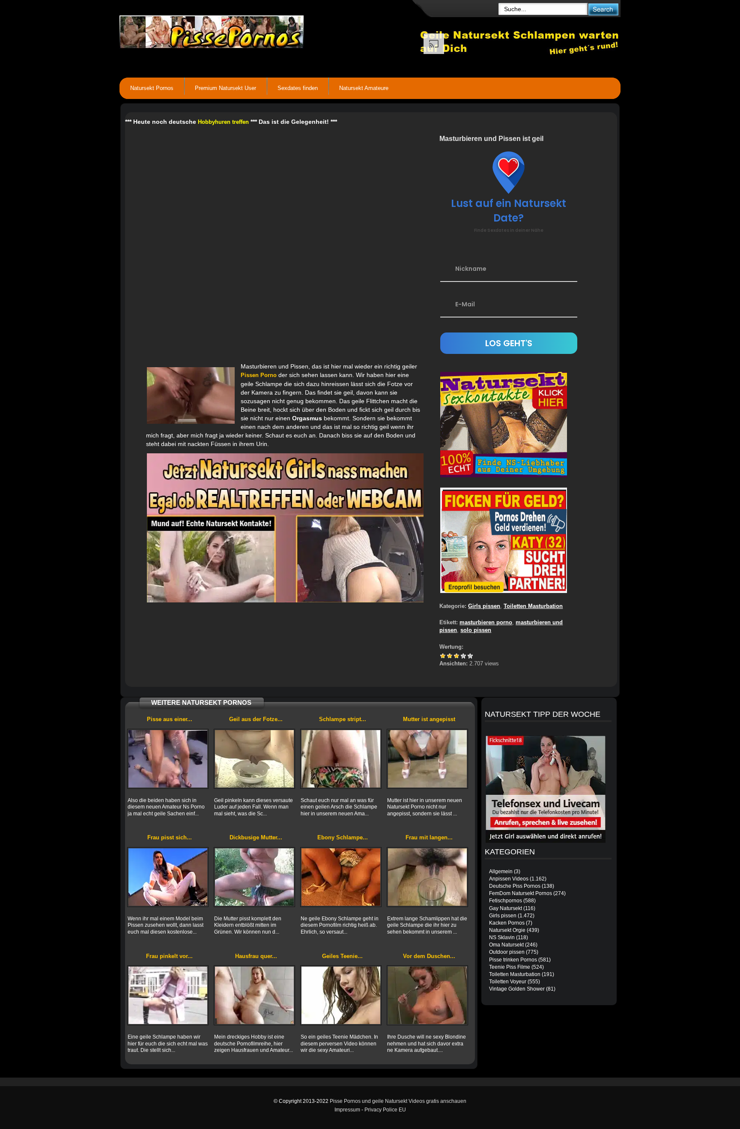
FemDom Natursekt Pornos (520, 893)
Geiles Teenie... (342, 956)
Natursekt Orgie (507, 930)
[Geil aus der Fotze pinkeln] (254, 759)
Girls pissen (484, 606)
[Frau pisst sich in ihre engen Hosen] (168, 877)
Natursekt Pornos (151, 88)
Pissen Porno (259, 375)
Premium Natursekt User (225, 88)
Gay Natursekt (505, 908)
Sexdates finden (298, 88)
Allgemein (501, 871)
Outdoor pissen (507, 952)
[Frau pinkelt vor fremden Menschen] (168, 995)
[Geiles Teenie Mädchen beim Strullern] (341, 995)
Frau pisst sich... (169, 837)
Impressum (347, 1110)
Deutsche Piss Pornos (514, 886)
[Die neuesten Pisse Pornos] (269, 30)
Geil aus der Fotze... (256, 719)
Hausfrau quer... (256, 956)
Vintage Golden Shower (517, 989)
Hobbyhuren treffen (223, 122)
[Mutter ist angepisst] (427, 759)
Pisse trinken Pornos (513, 960)
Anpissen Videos (508, 879)
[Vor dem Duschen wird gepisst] (427, 995)
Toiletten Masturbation (533, 606)
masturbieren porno (486, 622)
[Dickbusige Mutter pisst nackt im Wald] (254, 877)
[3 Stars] (456, 656)
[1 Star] (442, 656)
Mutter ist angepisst (429, 719)
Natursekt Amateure (363, 88)
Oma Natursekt (506, 945)
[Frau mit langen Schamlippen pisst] (427, 877)
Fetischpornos (505, 901)
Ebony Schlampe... (342, 837)
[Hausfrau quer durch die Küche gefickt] (254, 995)
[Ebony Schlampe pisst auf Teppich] (341, 877)
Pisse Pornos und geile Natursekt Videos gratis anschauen (398, 1101)
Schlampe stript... (342, 719)
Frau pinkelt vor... (169, 956)
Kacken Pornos (507, 923)
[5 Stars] (470, 656)
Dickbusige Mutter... (256, 837)
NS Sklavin (502, 937)
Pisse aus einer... (169, 719)
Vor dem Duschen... (429, 956)
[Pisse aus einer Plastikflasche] (168, 759)
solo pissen (475, 630)
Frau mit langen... (429, 837)
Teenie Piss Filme (509, 967)
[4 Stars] (463, 656)
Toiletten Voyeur (507, 982)
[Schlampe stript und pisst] (341, 759)
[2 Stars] (449, 656)
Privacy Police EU (385, 1110)
